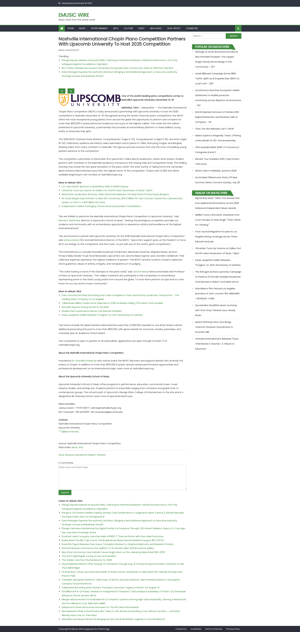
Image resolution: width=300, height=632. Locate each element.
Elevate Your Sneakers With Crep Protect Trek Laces (217, 161)
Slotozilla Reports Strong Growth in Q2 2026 (85, 307)
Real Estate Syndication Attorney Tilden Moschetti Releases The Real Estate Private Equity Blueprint (115, 194)
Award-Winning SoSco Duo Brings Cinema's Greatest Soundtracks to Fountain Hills (214, 327)
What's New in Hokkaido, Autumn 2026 (216, 170)
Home (71, 28)
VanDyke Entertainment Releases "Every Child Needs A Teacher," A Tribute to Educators (217, 343)
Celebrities (192, 28)
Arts (115, 28)
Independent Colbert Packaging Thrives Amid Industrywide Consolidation (101, 206)
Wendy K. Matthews (69, 220)
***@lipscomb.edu (69, 431)
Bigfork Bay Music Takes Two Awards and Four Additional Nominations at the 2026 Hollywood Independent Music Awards (217, 203)
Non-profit (174, 28)
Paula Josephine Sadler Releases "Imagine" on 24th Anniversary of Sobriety (102, 315)
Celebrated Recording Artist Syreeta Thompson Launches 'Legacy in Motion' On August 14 (111, 587)
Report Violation (97, 454)
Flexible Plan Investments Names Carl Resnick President (92, 311)
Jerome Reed (140, 271)
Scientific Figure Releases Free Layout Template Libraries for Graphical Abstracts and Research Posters (117, 544)
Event (141, 28)
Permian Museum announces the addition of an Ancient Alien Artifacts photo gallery (108, 548)
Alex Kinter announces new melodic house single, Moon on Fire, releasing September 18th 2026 (113, 552)
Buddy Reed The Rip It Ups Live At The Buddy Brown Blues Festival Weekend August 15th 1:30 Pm (113, 540)
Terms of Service (213, 628)
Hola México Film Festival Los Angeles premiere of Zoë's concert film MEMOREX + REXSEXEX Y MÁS (217, 293)
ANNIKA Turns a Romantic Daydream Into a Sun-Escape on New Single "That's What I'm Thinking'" (218, 219)
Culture (128, 28)
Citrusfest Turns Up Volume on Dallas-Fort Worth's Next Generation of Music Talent (107, 190)
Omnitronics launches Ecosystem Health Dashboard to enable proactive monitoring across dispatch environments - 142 (218, 98)
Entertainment (99, 28)
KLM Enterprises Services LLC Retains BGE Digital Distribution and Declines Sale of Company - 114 (217, 117)
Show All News (66, 454)
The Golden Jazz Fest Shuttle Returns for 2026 (87, 560)
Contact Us (181, 628)
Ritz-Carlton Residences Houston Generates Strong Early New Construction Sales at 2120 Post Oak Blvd (117, 68)
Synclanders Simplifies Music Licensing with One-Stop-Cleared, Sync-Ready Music (216, 310)
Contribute (195, 628)
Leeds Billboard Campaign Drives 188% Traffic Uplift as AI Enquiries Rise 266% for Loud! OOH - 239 (217, 78)
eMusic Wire (74, 14)
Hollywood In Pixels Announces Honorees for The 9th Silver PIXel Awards (100, 607)
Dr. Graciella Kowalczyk (84, 360)
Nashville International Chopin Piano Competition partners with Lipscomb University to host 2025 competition (122, 41)
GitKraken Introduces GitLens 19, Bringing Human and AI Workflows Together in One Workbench (113, 619)
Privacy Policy (233, 628)
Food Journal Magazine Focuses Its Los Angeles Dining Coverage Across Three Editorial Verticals (216, 236)
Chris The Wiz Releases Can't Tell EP (214, 128)
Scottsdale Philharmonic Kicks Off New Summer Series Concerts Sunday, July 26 (217, 180)
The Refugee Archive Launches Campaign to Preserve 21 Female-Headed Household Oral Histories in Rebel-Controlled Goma (218, 276)
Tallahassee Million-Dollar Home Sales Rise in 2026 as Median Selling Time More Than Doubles (112, 303)
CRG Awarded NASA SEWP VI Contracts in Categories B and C (217, 150)
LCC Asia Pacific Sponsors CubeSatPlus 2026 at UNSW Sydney (95, 186)
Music (82, 28)
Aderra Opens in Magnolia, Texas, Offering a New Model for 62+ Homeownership (218, 138)
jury (80, 251)
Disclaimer (81, 454)
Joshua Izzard (71, 240)
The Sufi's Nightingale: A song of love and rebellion (89, 556)
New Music (156, 28)
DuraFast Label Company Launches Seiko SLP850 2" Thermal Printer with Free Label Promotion (113, 536)
